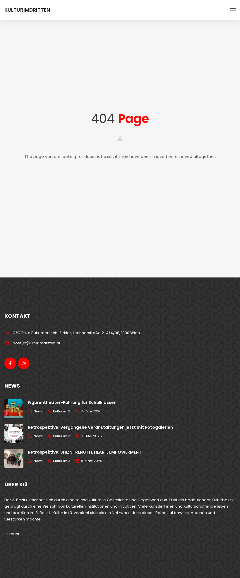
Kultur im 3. (62, 411)
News (38, 411)
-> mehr (12, 534)
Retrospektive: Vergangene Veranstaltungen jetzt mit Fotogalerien (100, 427)
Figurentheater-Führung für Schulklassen (72, 402)
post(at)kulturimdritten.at (36, 343)
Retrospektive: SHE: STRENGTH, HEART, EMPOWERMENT (84, 452)
